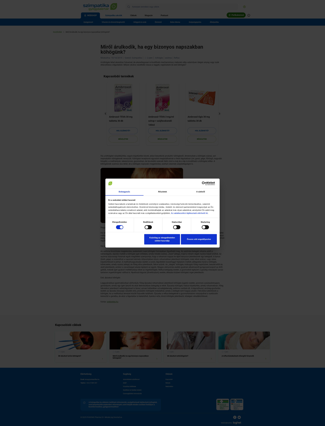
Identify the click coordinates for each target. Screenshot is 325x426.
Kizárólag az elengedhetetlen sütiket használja (162, 239)
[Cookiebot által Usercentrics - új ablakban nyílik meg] (206, 183)
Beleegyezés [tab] (124, 192)
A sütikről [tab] (200, 192)
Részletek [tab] (162, 192)
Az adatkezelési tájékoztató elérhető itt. (190, 213)
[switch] (148, 227)
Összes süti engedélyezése (199, 239)
